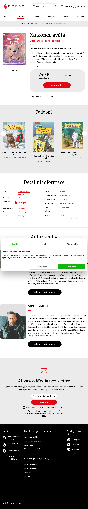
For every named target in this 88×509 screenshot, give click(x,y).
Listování (14, 71)
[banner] (15, 6)
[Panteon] (14, 494)
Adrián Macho (55, 40)
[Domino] (5, 490)
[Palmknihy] (24, 494)
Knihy (20, 17)
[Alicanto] (78, 490)
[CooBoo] (37, 490)
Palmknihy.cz (28, 472)
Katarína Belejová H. (67, 203)
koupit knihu (57, 85)
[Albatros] (23, 490)
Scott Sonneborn (44, 161)
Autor (53, 96)
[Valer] (9, 490)
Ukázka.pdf (22, 202)
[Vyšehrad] (60, 490)
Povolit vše (72, 267)
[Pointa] (34, 494)
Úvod (6, 17)
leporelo (21, 194)
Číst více (34, 66)
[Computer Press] (51, 490)
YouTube (75, 449)
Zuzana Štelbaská (38, 40)
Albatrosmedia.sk (30, 468)
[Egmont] (19, 490)
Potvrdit (44, 402)
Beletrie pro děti (32, 24)
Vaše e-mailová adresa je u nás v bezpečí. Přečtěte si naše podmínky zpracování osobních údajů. (44, 413)
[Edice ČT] (5, 494)
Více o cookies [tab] (72, 244)
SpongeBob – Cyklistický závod (44, 157)
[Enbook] (73, 494)
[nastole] (64, 490)
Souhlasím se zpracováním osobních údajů (45, 407)
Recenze (51, 17)
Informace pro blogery (32, 441)
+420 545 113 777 (13, 444)
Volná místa (28, 445)
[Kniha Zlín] (55, 490)
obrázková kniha (24, 192)
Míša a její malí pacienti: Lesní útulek (14, 153)
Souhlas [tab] (15, 244)
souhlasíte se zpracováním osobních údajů (51, 389)
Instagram (76, 440)
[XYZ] (32, 490)
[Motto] (28, 490)
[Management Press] (46, 490)
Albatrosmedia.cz (30, 464)
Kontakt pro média (31, 437)
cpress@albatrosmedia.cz (14, 437)
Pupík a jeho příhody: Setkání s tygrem (73, 153)
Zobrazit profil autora (44, 292)
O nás (65, 17)
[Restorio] (83, 494)
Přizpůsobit (42, 267)
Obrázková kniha (47, 24)
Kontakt (80, 17)
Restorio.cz (28, 476)
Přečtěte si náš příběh (32, 449)
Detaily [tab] (44, 244)
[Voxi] (41, 490)
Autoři (36, 17)
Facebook (75, 444)
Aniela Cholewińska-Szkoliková (15, 158)
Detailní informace (39, 96)
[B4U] (69, 490)
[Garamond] (54, 494)
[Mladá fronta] (44, 494)
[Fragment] (74, 490)
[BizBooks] (14, 490)
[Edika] (83, 490)
